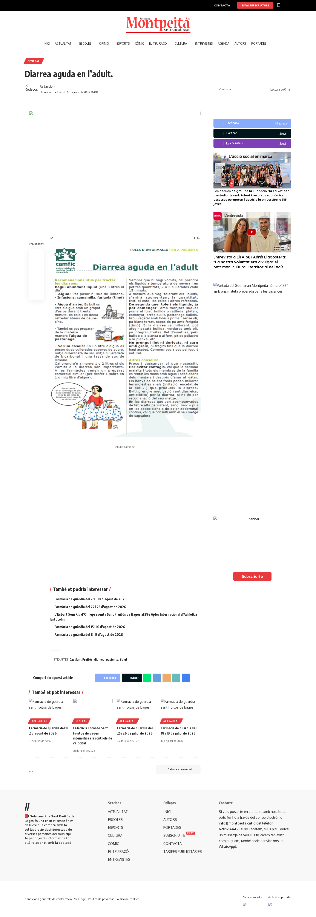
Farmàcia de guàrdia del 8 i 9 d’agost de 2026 (88, 634)
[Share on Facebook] (237, 89)
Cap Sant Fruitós (80, 659)
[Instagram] (252, 143)
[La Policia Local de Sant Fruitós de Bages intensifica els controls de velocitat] (92, 711)
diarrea (99, 659)
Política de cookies (128, 899)
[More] (264, 89)
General (34, 61)
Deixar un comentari (180, 769)
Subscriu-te (252, 576)
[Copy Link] (250, 89)
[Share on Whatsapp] (147, 678)
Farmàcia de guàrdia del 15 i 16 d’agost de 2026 (89, 627)
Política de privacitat (101, 899)
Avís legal (80, 899)
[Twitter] (252, 133)
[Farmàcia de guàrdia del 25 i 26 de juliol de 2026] (136, 711)
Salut (123, 659)
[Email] (167, 678)
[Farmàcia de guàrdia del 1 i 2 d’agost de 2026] (49, 711)
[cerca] (272, 43)
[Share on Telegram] (157, 678)
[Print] (257, 89)
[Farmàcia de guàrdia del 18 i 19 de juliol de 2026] (180, 711)
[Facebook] (252, 123)
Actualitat (40, 721)
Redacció (46, 86)
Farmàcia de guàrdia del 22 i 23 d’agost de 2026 (90, 607)
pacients (112, 659)
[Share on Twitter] (244, 89)
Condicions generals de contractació (48, 899)
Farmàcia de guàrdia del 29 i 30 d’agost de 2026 (90, 599)
